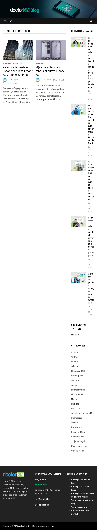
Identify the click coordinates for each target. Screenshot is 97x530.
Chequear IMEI (78, 370)
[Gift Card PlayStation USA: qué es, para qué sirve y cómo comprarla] (78, 162)
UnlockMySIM (77, 450)
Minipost (40, 63)
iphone (74, 385)
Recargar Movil (78, 431)
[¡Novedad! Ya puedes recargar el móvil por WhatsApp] (78, 274)
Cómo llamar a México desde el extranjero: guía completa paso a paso (91, 236)
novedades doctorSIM (12, 63)
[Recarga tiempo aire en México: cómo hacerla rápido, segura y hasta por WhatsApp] (78, 38)
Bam (53, 526)
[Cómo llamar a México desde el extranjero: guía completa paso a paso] (78, 218)
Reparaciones (77, 436)
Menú (9, 21)
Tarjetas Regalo (78, 441)
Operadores (76, 417)
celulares (75, 366)
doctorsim (14, 80)
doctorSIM (76, 380)
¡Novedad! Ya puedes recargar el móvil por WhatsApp (91, 288)
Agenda (74, 352)
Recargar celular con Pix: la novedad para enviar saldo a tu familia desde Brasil (91, 124)
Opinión (74, 422)
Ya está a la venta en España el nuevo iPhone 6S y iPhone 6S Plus (18, 71)
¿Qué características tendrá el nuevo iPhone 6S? (50, 71)
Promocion (76, 427)
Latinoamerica (78, 389)
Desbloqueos (77, 375)
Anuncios (75, 361)
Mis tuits (75, 334)
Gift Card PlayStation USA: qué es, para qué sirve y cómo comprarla (91, 180)
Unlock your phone (80, 446)
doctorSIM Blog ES (26, 526)
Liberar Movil (77, 394)
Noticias (75, 403)
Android (75, 356)
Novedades (76, 408)
